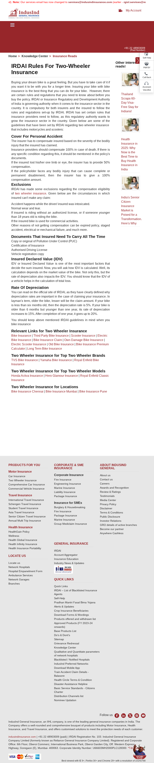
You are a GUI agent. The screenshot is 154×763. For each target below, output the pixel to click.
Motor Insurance (20, 471)
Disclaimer (106, 508)
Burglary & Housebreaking (69, 507)
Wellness (13, 535)
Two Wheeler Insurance (22, 480)
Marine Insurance (64, 487)
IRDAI (57, 550)
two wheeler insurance (30, 193)
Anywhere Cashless (111, 533)
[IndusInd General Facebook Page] (117, 715)
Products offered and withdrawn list (75, 618)
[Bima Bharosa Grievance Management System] (63, 569)
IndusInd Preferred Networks (71, 663)
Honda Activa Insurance (27, 375)
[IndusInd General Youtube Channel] (143, 715)
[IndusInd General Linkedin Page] (123, 715)
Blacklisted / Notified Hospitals (72, 659)
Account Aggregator (66, 554)
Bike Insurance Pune (93, 391)
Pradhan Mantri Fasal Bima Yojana (74, 602)
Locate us (14, 562)
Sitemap (59, 639)
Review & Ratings (110, 491)
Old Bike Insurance (61, 344)
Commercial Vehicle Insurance (26, 488)
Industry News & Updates (69, 563)
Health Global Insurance (23, 539)
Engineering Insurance (67, 483)
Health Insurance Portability (24, 548)
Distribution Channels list (68, 696)
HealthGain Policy (18, 531)
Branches (14, 583)
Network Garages (18, 579)
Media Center (108, 500)
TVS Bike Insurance (24, 360)
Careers (104, 483)
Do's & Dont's (62, 635)
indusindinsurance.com (22, 736)
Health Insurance (20, 527)
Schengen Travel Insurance (24, 504)
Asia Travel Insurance (21, 512)
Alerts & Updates (64, 606)
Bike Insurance (21, 335)
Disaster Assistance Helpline (71, 684)
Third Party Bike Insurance (51, 335)
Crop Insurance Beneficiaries (71, 610)
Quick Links (61, 586)
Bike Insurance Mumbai (61, 391)
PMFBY (146, 67)
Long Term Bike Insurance (44, 348)
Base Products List (65, 630)
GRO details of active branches (118, 524)
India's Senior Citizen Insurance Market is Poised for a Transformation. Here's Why (131, 210)
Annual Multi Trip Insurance (24, 520)
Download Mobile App (67, 667)
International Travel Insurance (26, 499)
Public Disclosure (110, 516)
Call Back (147, 77)
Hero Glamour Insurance (61, 375)
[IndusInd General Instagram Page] (136, 715)
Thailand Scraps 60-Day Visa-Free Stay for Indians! (129, 103)
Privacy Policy (108, 504)
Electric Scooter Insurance (28, 344)
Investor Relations (110, 520)
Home (12, 56)
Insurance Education (66, 558)
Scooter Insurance (83, 335)
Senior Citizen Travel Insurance (27, 516)
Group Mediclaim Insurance (70, 523)
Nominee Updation (65, 700)
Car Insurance (16, 476)
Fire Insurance (62, 479)
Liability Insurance (64, 491)
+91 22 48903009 (134, 47)
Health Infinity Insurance (23, 544)
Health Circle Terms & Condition (73, 679)
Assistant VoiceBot (147, 88)
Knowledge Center (34, 56)
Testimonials (107, 495)
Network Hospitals (19, 567)
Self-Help (147, 58)
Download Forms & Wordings (71, 614)
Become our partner (112, 529)
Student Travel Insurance (23, 508)
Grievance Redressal (66, 643)
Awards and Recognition (114, 487)
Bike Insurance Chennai (27, 391)
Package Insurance (65, 496)
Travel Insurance (20, 495)
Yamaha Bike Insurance (56, 360)
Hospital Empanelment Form (25, 571)
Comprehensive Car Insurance (26, 484)
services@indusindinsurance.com (83, 2)
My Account (133, 10)
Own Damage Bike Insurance (83, 340)
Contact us (106, 479)
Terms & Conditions (111, 512)
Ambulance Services (20, 575)
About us (105, 475)
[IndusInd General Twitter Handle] (130, 715)
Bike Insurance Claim (47, 340)
